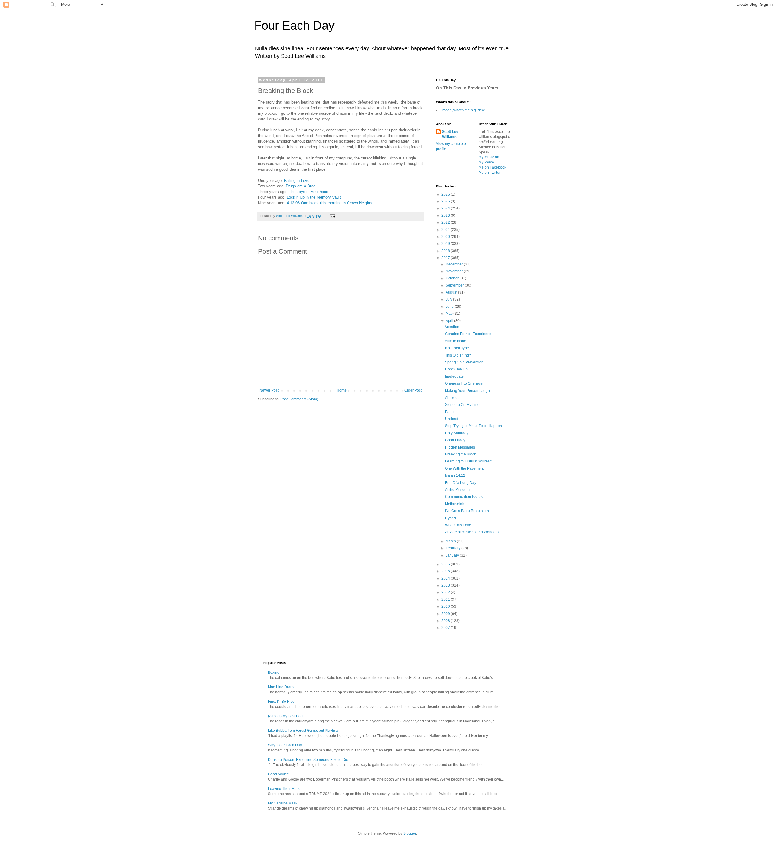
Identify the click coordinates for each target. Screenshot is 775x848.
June (450, 306)
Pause (450, 412)
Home (342, 390)
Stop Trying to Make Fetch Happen (473, 426)
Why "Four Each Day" (285, 745)
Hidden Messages (460, 447)
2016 (446, 564)
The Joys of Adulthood (308, 191)
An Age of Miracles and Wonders (472, 532)
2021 (446, 230)
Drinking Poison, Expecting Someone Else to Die (308, 760)
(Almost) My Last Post (285, 716)
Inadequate (454, 376)
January (453, 555)
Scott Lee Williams (450, 134)
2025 (446, 201)
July (449, 299)
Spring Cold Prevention (464, 362)
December (455, 264)
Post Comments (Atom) (299, 399)
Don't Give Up (456, 369)
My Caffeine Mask (282, 803)
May (449, 313)
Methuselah (454, 504)
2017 (446, 258)
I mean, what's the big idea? (463, 110)
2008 (446, 621)
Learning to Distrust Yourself (468, 461)
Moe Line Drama (281, 687)
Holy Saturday (456, 433)
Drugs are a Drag (300, 186)
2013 (446, 585)
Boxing (273, 672)
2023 (446, 215)
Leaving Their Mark (284, 789)
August (452, 292)
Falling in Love (296, 180)
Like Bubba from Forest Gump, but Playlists (303, 730)
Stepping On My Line (462, 405)
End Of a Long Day (460, 483)
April (450, 321)
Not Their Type (457, 348)
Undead (451, 419)
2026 (446, 194)
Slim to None (455, 341)
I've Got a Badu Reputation (467, 511)
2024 (446, 208)
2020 (446, 237)
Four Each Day (294, 25)
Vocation (452, 327)
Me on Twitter (489, 172)
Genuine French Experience (468, 334)
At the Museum (457, 490)
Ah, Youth (453, 398)
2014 (446, 578)
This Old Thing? (458, 355)
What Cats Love (458, 525)
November (455, 271)
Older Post (413, 390)
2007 (446, 628)
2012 (446, 592)
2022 (446, 222)
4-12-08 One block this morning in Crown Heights (329, 203)
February (453, 548)
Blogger (409, 833)
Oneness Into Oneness (464, 383)
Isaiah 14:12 (455, 475)
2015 (446, 571)
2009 (446, 614)
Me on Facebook (492, 167)
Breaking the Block (460, 454)
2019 (446, 244)
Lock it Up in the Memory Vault (314, 197)
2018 (446, 251)
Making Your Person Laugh (467, 391)
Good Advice (278, 774)
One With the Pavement (464, 468)
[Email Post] (332, 216)
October (453, 278)
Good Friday (455, 440)
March (451, 541)
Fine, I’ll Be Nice (281, 701)
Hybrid (450, 518)
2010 (446, 606)
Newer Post (269, 390)
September (455, 285)
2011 (446, 599)
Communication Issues (464, 497)
